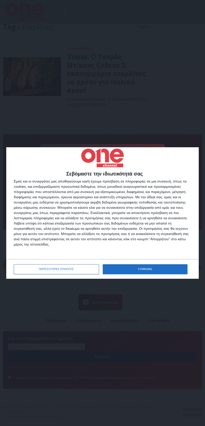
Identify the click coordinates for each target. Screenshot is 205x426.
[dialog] (102, 212)
